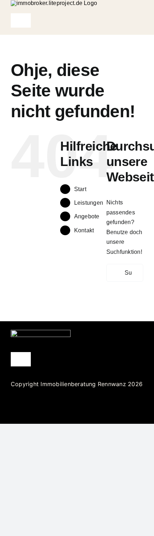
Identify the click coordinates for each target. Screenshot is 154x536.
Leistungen (88, 203)
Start (80, 189)
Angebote (87, 216)
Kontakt (84, 230)
